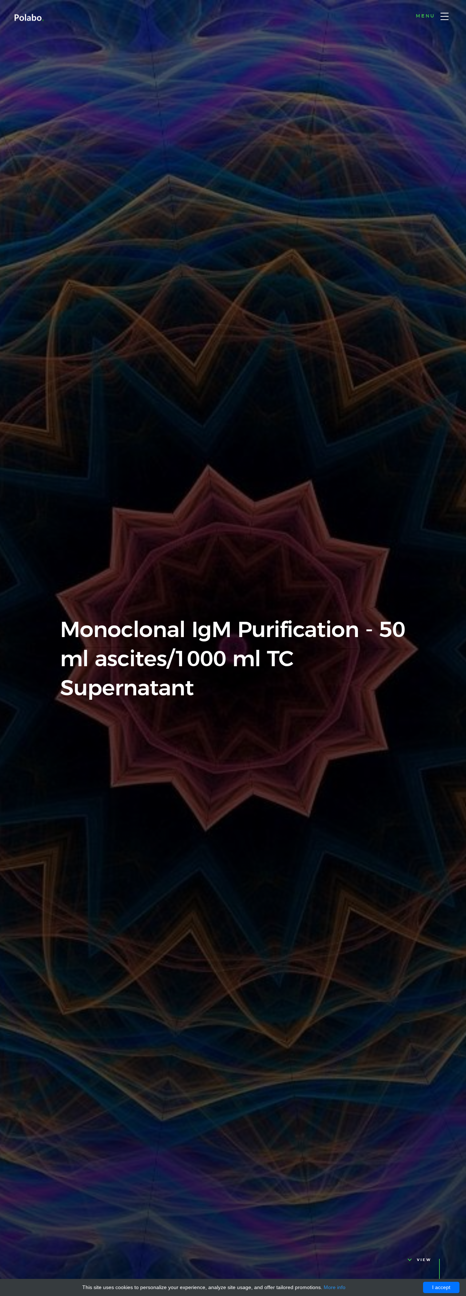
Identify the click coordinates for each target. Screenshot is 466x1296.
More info (334, 1287)
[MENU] (444, 16)
